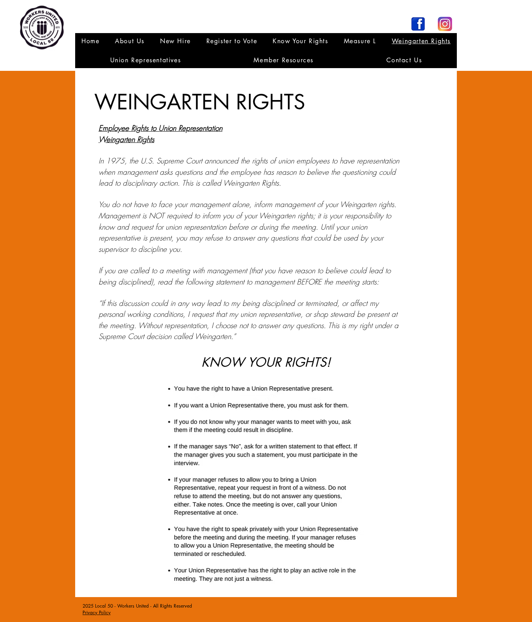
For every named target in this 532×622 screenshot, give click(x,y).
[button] (145, 60)
